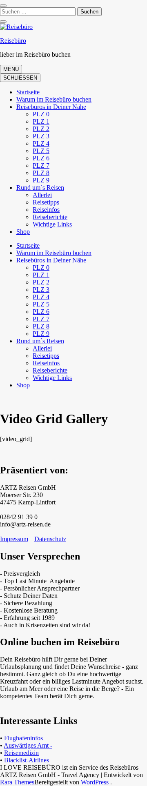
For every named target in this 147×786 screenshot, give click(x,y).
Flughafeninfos (23, 738)
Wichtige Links (52, 224)
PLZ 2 (41, 128)
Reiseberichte (50, 216)
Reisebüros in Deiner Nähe (51, 106)
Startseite (28, 92)
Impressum (14, 538)
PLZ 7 (41, 165)
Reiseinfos (46, 209)
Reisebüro (13, 40)
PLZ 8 (41, 172)
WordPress (95, 782)
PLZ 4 (41, 143)
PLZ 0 (41, 114)
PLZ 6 (41, 158)
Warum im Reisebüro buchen (53, 99)
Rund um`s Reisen (40, 187)
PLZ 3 (41, 136)
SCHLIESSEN (20, 78)
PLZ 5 (41, 150)
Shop (23, 231)
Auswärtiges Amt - (28, 745)
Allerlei (42, 194)
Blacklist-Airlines (26, 760)
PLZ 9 (41, 180)
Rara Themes (17, 782)
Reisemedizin (21, 752)
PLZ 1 (41, 121)
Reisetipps (46, 202)
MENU (11, 69)
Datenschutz (50, 538)
